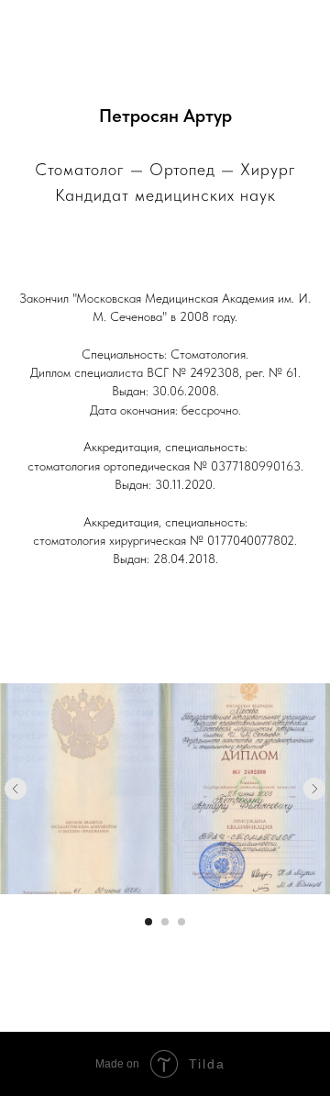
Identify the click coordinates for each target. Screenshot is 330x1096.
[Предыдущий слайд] (16, 789)
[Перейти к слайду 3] (181, 921)
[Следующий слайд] (314, 789)
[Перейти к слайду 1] (148, 921)
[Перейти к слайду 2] (165, 921)
